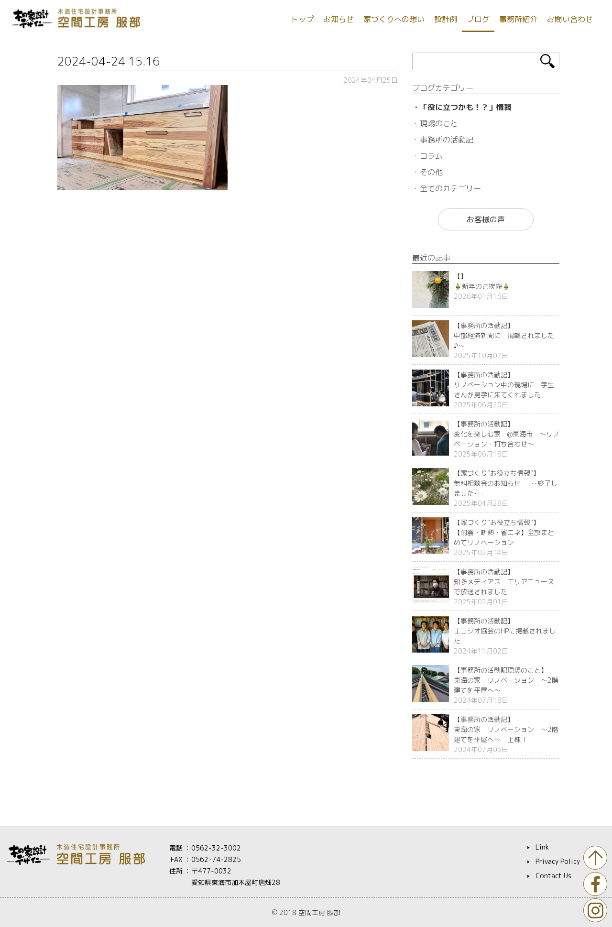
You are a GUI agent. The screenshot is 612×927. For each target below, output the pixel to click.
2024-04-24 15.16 (108, 61)
